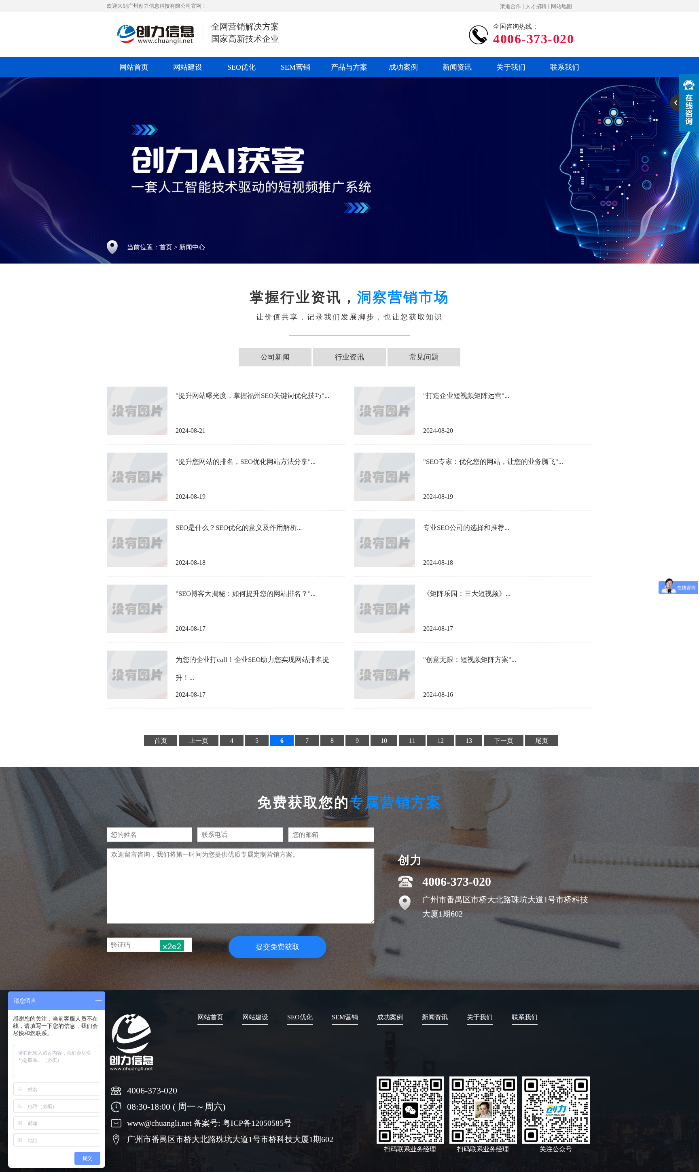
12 (440, 740)
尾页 (541, 740)
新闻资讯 (457, 67)
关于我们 (510, 67)
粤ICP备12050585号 (257, 1123)
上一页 (198, 740)
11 (412, 740)
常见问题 (423, 357)
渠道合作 (510, 6)
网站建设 (187, 67)
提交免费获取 (277, 947)
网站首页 (133, 67)
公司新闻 (275, 357)
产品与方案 (349, 67)
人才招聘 (535, 6)
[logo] (132, 1072)
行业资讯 (349, 357)
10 (384, 740)
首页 (165, 247)
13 (469, 740)
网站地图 (561, 6)
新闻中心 (192, 247)
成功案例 (403, 67)
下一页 (503, 740)
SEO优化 (241, 67)
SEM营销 (295, 67)
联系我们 (564, 67)
